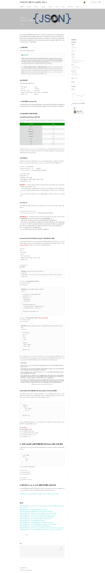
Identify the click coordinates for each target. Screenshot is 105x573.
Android (29, 6)
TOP (84, 568)
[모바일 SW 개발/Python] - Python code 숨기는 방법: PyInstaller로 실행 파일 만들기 (37, 516)
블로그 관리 (70, 6)
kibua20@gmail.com (23, 567)
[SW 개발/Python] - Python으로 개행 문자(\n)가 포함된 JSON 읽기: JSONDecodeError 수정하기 (39, 493)
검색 (81, 2)
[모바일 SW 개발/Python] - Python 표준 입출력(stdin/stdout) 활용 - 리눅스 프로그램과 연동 (38, 524)
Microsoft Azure (75, 66)
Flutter (50, 6)
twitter (74, 108)
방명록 (77, 6)
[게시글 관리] (22, 535)
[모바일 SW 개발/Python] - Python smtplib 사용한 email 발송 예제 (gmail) (35, 526)
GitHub (75, 110)
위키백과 (26, 55)
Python (43, 6)
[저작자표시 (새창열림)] (29, 534)
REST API (73, 57)
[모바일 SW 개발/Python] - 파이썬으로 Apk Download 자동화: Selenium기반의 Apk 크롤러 (38, 513)
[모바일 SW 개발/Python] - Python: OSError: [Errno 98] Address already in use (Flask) (38, 515)
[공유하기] (21, 535)
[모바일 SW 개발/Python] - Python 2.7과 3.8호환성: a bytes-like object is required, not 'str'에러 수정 (40, 529)
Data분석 (36, 6)
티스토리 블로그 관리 (75, 74)
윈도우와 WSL (74, 47)
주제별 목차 (73, 39)
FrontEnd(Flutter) (75, 62)
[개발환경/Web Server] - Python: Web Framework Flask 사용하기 (33, 509)
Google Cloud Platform (76, 67)
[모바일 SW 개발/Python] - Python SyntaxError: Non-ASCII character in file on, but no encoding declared (42, 527)
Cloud (56, 6)
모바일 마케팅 (74, 72)
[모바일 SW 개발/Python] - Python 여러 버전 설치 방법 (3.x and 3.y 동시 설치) (35, 518)
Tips (72, 52)
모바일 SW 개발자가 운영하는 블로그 (33, 2)
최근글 (72, 78)
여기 (29, 42)
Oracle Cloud (74, 69)
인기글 (76, 78)
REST (63, 6)
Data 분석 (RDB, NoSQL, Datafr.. (78, 60)
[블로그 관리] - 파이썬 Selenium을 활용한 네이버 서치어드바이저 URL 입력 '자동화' (36, 511)
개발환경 (21, 6)
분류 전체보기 (73, 42)
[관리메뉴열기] (103, 2)
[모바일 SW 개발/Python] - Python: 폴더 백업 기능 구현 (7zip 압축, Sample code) (36, 522)
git (72, 49)
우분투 (73, 46)
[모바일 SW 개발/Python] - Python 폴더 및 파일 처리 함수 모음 (32, 520)
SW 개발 (72, 54)
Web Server (74, 50)
